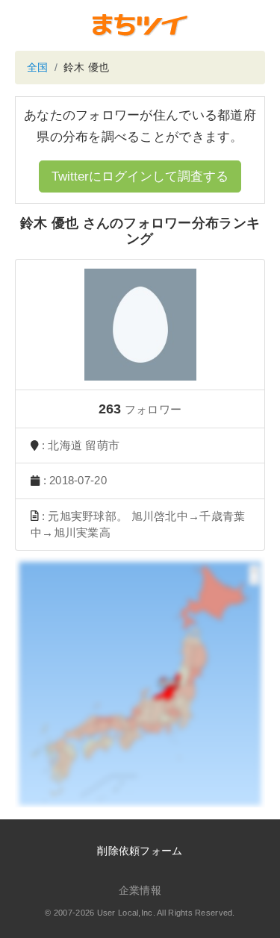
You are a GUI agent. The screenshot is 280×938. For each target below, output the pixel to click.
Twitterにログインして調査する (140, 176)
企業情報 (140, 890)
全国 (38, 67)
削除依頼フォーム (139, 851)
